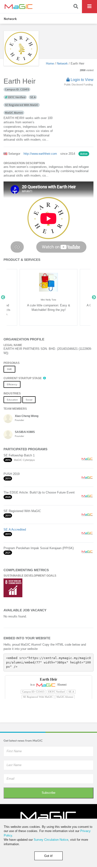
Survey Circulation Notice (51, 839)
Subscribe (48, 792)
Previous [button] (3, 297)
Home (50, 63)
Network (10, 18)
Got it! (48, 856)
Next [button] (94, 297)
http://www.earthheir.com (40, 153)
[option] (48, 297)
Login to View (81, 80)
